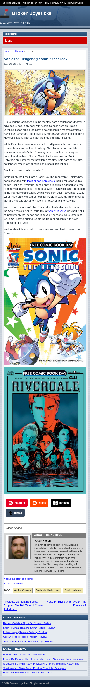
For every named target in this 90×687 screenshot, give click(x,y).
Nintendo (28, 3)
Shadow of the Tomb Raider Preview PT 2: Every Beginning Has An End (41, 663)
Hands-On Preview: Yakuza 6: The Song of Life (28, 672)
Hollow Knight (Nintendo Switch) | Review (25, 632)
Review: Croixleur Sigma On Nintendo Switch (27, 623)
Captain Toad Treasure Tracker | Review (25, 637)
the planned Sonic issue (41, 181)
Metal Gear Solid (73, 3)
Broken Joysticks (32, 13)
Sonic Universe (57, 211)
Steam (38, 3)
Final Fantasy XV (53, 3)
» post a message (13, 583)
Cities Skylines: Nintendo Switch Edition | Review (29, 628)
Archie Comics (22, 590)
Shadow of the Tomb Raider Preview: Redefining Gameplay (34, 668)
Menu (8, 40)
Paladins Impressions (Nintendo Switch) (24, 654)
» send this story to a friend (18, 579)
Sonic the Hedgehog (47, 590)
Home (7, 51)
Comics (19, 51)
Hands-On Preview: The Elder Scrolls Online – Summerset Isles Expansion (43, 659)
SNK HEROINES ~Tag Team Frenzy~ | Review (28, 641)
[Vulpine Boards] (11, 3)
